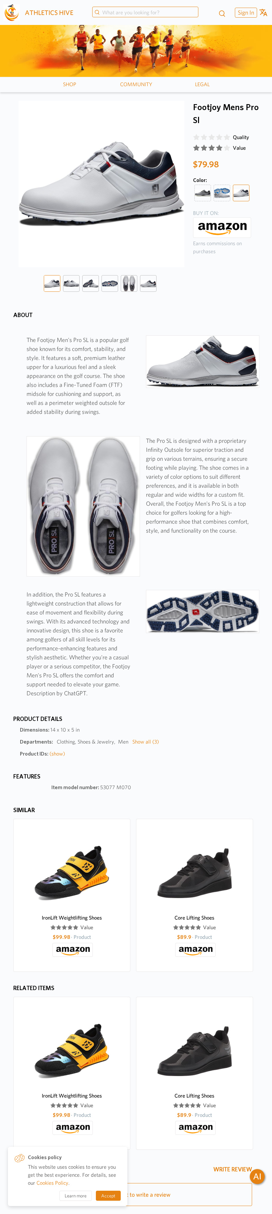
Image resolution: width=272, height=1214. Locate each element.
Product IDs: (42, 753)
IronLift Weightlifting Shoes (72, 917)
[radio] (196, 137)
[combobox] (145, 12)
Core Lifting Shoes (194, 917)
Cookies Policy (52, 1182)
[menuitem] (245, 12)
